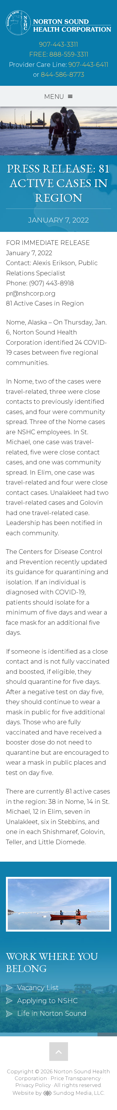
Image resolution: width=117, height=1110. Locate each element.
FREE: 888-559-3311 (58, 54)
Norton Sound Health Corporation (58, 22)
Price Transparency (75, 1078)
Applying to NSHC (47, 1001)
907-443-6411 (88, 64)
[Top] (58, 1051)
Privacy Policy (33, 1085)
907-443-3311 (58, 44)
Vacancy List (38, 987)
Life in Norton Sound (51, 1013)
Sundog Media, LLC (78, 1093)
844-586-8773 (62, 74)
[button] (58, 96)
